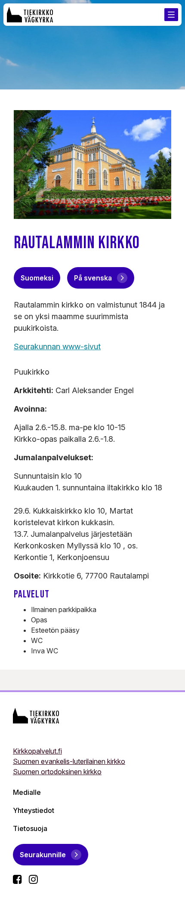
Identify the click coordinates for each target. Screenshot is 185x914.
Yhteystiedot (33, 810)
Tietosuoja (30, 828)
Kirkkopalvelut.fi (37, 751)
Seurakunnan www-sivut (57, 346)
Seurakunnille (43, 854)
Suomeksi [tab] (37, 278)
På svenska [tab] (93, 278)
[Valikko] (171, 14)
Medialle (27, 792)
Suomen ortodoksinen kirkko (57, 771)
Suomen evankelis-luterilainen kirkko (69, 761)
